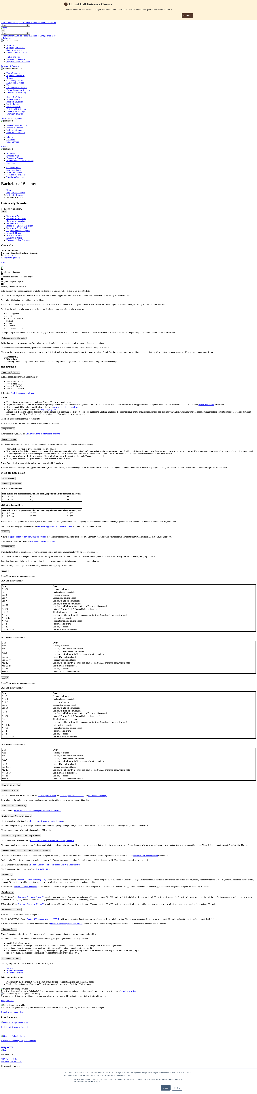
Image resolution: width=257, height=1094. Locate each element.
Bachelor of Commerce (16, 218)
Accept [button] (165, 1088)
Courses (5, 532)
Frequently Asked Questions (18, 240)
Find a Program (13, 73)
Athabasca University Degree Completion (18, 1040)
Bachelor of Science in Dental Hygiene (46, 821)
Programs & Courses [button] (10, 66)
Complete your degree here (12, 1012)
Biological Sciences (14, 973)
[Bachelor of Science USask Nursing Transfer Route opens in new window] (14, 1022)
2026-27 (5, 571)
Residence (10, 139)
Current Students (8, 22)
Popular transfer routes (11, 785)
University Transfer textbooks (42, 541)
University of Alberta (47, 795)
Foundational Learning (16, 92)
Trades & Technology (15, 111)
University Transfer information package (43, 434)
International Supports (15, 132)
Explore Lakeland (14, 50)
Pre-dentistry (7, 875)
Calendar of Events (14, 158)
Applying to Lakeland (15, 47)
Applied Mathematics (15, 970)
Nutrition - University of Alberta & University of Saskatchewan (26, 851)
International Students (15, 59)
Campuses (10, 163)
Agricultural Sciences (15, 75)
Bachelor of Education (15, 221)
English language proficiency (23, 393)
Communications (13, 167)
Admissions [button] (6, 38)
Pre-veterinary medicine (11, 910)
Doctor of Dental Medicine (25, 887)
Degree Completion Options (18, 230)
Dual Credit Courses (15, 83)
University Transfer (14, 114)
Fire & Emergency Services (18, 90)
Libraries (10, 137)
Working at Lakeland (15, 177)
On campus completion (11, 958)
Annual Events (12, 156)
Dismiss (187, 16)
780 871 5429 (10, 255)
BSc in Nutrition (43, 869)
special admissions (206, 404)
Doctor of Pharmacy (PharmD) (31, 897)
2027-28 (5, 678)
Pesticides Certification (16, 109)
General (9, 968)
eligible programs (48, 409)
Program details (8, 429)
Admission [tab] (6, 372)
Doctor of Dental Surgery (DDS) (32, 880)
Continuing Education (15, 80)
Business (10, 78)
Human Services (13, 99)
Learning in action (128, 991)
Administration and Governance (19, 160)
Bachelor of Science (14, 223)
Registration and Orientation (18, 62)
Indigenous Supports (15, 130)
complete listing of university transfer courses (27, 537)
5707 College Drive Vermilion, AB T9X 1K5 (11, 1060)
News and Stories (13, 170)
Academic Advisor (14, 235)
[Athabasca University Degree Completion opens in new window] (13, 1036)
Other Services (12, 142)
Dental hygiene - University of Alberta (16, 816)
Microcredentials (13, 106)
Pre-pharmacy (7, 892)
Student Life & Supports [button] (11, 118)
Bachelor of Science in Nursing (19, 226)
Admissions (11, 45)
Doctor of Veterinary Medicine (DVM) (43, 919)
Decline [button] (177, 1088)
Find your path (7, 1000)
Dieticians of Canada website (145, 856)
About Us (10, 153)
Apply (3, 262)
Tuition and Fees (13, 57)
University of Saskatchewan (72, 795)
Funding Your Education (16, 52)
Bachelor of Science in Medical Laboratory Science (52, 840)
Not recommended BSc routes (14, 338)
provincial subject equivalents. (66, 407)
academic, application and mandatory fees (55, 526)
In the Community (14, 172)
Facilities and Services (15, 175)
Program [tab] (15, 372)
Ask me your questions (10, 258)
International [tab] (16, 484)
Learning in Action (14, 238)
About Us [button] (5, 146)
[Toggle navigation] (3, 30)
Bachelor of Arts (13, 216)
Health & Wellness (14, 97)
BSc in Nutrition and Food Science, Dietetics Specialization (55, 865)
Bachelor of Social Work (16, 228)
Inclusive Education (14, 102)
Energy (9, 85)
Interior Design (12, 104)
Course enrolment (9, 439)
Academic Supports (14, 128)
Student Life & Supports (16, 125)
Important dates (8, 547)
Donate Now (50, 22)
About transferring (9, 929)
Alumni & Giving (37, 22)
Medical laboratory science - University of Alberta (21, 836)
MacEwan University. (97, 795)
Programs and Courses (15, 193)
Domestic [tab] (6, 484)
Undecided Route (13, 233)
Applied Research (22, 22)
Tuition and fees (8, 478)
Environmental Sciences (16, 87)
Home (9, 190)
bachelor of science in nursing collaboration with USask (37, 810)
